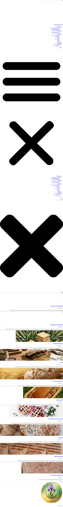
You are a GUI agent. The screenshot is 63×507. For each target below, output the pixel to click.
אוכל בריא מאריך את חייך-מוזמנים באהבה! (55, 418)
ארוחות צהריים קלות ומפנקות (55, 35)
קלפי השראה (59, 27)
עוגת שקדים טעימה (59, 400)
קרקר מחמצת (60, 437)
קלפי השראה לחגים (56, 29)
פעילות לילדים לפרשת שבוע (55, 32)
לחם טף (61, 362)
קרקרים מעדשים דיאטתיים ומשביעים (56, 324)
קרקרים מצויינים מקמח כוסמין (58, 343)
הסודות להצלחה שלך (58, 24)
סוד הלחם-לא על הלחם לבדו (58, 381)
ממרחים (58, 41)
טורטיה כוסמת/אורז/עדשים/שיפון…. (57, 475)
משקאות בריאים (57, 38)
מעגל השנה (59, 42)
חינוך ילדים (59, 31)
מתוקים (58, 39)
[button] (31, 112)
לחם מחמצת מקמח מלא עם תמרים (57, 306)
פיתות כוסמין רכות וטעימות (58, 456)
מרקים (58, 187)
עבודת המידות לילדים (56, 45)
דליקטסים (59, 33)
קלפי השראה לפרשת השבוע (55, 177)
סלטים (58, 40)
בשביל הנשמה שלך (58, 26)
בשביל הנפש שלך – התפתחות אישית (56, 30)
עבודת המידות (59, 44)
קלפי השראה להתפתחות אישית (54, 178)
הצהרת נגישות (59, 192)
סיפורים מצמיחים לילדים (57, 43)
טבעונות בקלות (59, 34)
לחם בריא (58, 37)
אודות (56, 46)
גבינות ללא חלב (57, 36)
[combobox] (58, 199)
